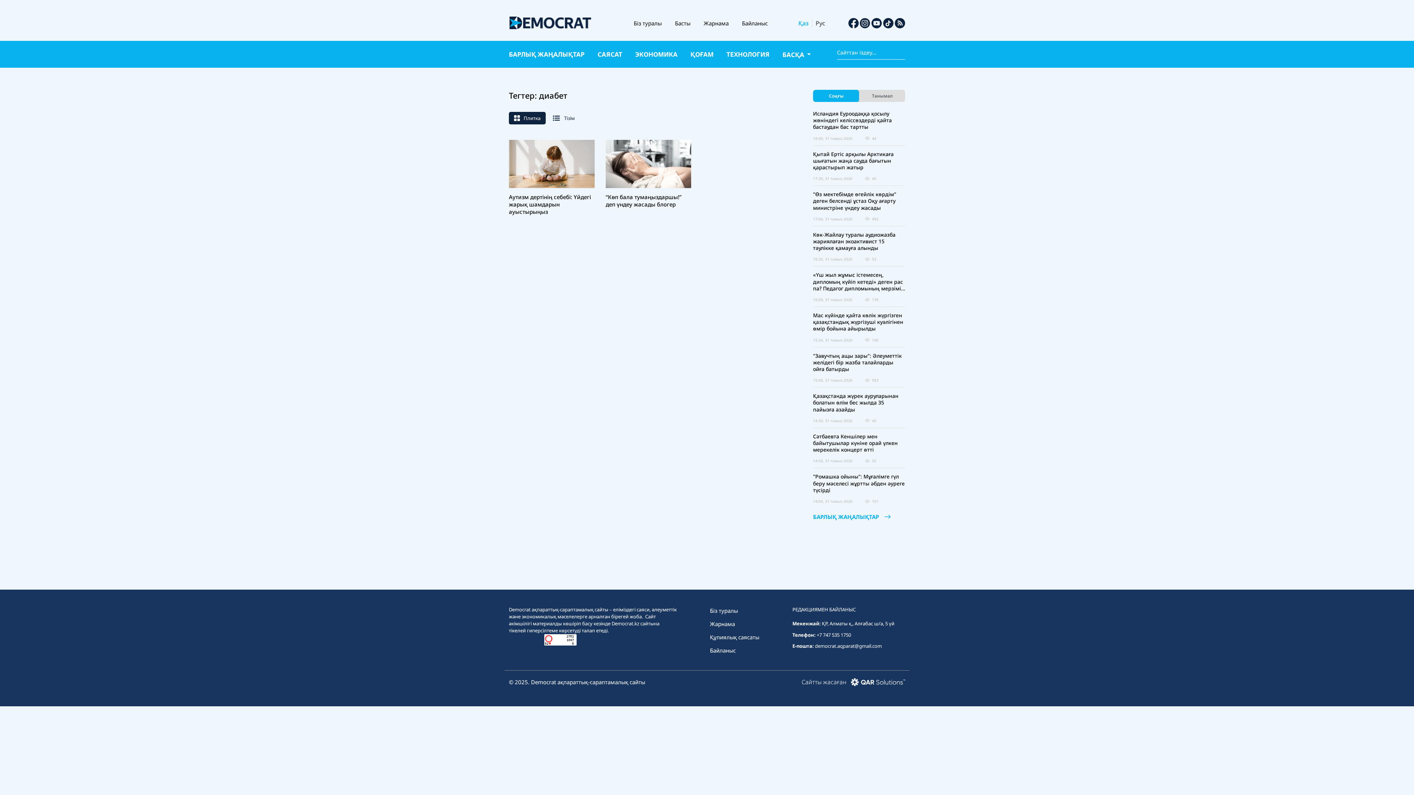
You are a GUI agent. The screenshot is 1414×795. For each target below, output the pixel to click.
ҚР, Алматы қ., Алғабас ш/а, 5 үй (858, 623)
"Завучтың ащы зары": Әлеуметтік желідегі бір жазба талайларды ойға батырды (857, 362)
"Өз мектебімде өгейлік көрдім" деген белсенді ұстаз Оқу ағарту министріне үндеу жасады (854, 201)
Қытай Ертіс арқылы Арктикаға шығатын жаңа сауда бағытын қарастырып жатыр (853, 161)
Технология (748, 54)
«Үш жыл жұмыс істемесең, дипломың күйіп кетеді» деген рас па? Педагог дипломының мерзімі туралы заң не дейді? (858, 282)
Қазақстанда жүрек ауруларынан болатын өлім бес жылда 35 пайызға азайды (855, 403)
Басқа (794, 55)
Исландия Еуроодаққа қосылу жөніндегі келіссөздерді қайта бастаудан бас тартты (852, 120)
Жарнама (716, 23)
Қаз (803, 23)
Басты (682, 23)
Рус (820, 23)
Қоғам (702, 54)
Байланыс (755, 23)
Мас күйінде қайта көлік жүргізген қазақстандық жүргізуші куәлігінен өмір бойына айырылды (858, 322)
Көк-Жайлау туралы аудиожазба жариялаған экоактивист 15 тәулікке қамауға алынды (854, 241)
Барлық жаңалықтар (547, 54)
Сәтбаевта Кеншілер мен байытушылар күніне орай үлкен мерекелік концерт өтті (855, 443)
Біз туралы (648, 23)
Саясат (610, 54)
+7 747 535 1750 (834, 635)
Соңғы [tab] (836, 96)
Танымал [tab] (882, 96)
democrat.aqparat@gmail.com (848, 646)
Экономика (656, 54)
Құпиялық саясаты (734, 637)
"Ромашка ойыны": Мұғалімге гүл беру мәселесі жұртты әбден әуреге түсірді (859, 483)
